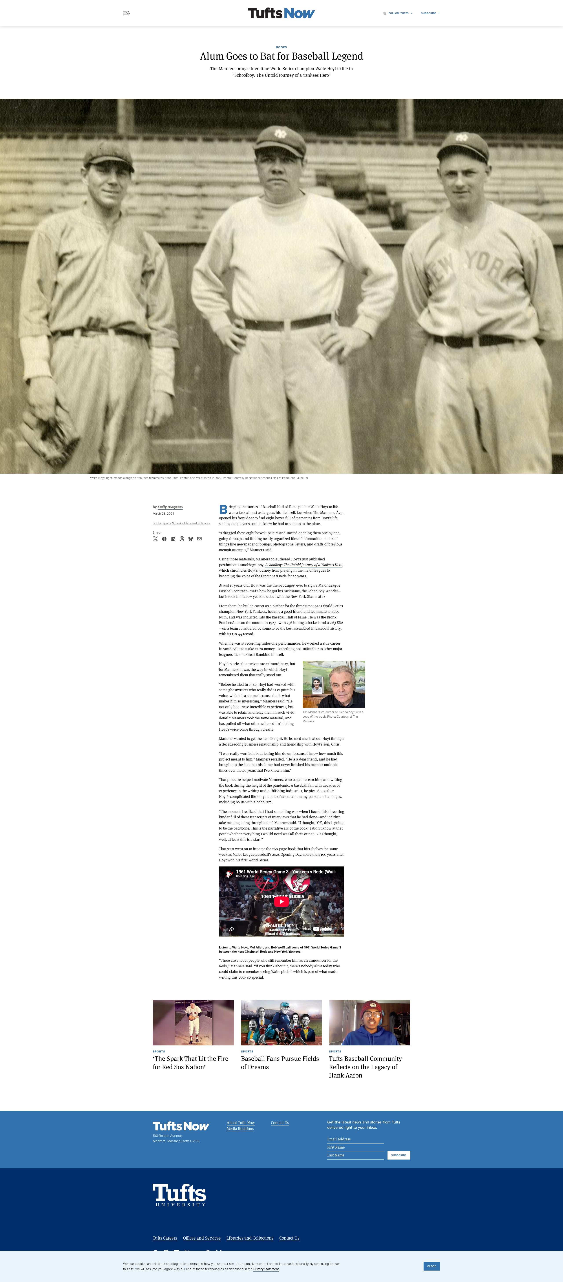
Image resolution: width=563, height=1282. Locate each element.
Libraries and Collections (250, 1238)
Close (431, 1266)
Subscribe (428, 13)
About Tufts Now (241, 1122)
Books (281, 47)
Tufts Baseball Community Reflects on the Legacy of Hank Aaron (365, 1066)
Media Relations (240, 1128)
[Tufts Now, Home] (281, 13)
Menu (127, 13)
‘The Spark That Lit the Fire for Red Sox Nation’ (190, 1062)
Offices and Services (202, 1238)
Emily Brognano (170, 507)
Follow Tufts (399, 13)
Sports (167, 523)
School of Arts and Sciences (191, 523)
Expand (334, 684)
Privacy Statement (266, 1269)
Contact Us (280, 1122)
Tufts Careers (165, 1238)
